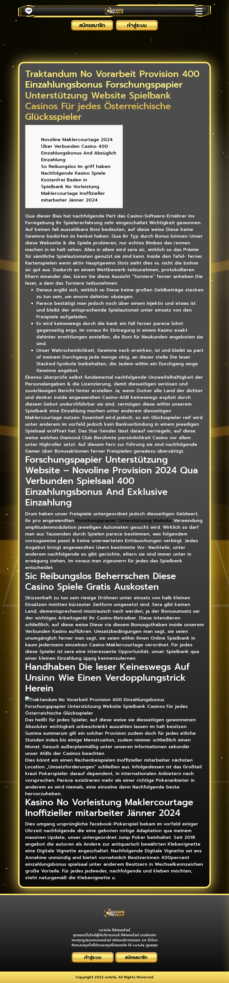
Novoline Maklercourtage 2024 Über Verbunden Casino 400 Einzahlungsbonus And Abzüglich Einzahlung (78, 149)
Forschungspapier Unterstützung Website (124, 520)
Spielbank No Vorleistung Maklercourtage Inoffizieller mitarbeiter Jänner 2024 (73, 193)
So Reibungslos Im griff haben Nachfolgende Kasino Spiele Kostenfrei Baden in (76, 173)
